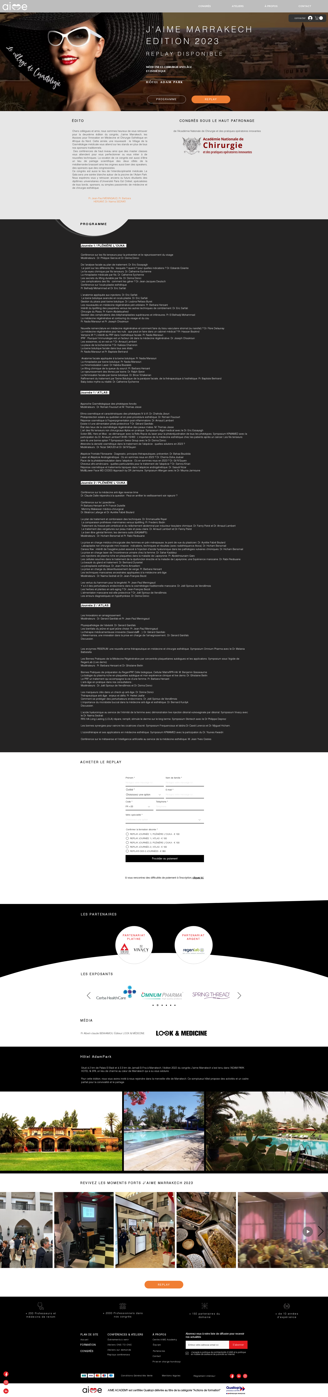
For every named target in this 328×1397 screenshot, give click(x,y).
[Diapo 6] (174, 1005)
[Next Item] (313, 1131)
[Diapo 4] (166, 1005)
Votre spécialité (133, 815)
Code (128, 802)
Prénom (129, 778)
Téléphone (161, 802)
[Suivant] (239, 995)
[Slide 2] (162, 1005)
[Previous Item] (14, 1131)
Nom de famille (173, 778)
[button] (319, 18)
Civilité (129, 789)
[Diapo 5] (170, 1005)
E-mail (169, 790)
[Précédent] (88, 995)
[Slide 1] (157, 1005)
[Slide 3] (153, 1005)
